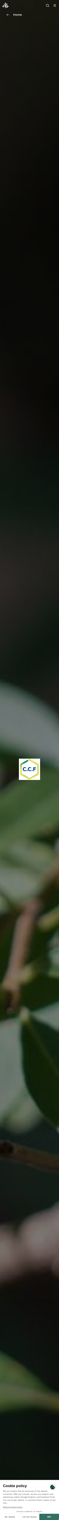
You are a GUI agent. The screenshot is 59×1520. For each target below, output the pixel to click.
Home (17, 14)
